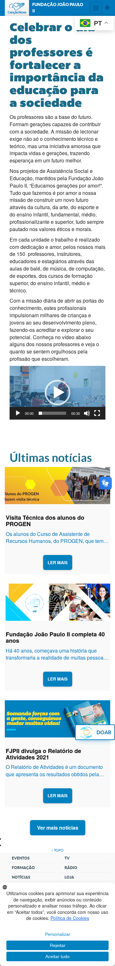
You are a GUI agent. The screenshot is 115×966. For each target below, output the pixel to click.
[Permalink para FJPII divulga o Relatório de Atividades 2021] (57, 718)
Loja (69, 877)
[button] (57, 392)
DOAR (103, 732)
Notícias (21, 877)
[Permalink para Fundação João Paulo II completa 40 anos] (57, 602)
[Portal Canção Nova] (17, 8)
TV (67, 858)
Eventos (21, 858)
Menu (96, 8)
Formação (23, 868)
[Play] (18, 413)
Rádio (71, 868)
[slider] (52, 413)
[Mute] (87, 413)
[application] (57, 393)
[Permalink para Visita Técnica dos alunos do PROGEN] (57, 485)
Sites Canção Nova (107, 8)
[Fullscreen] (97, 413)
